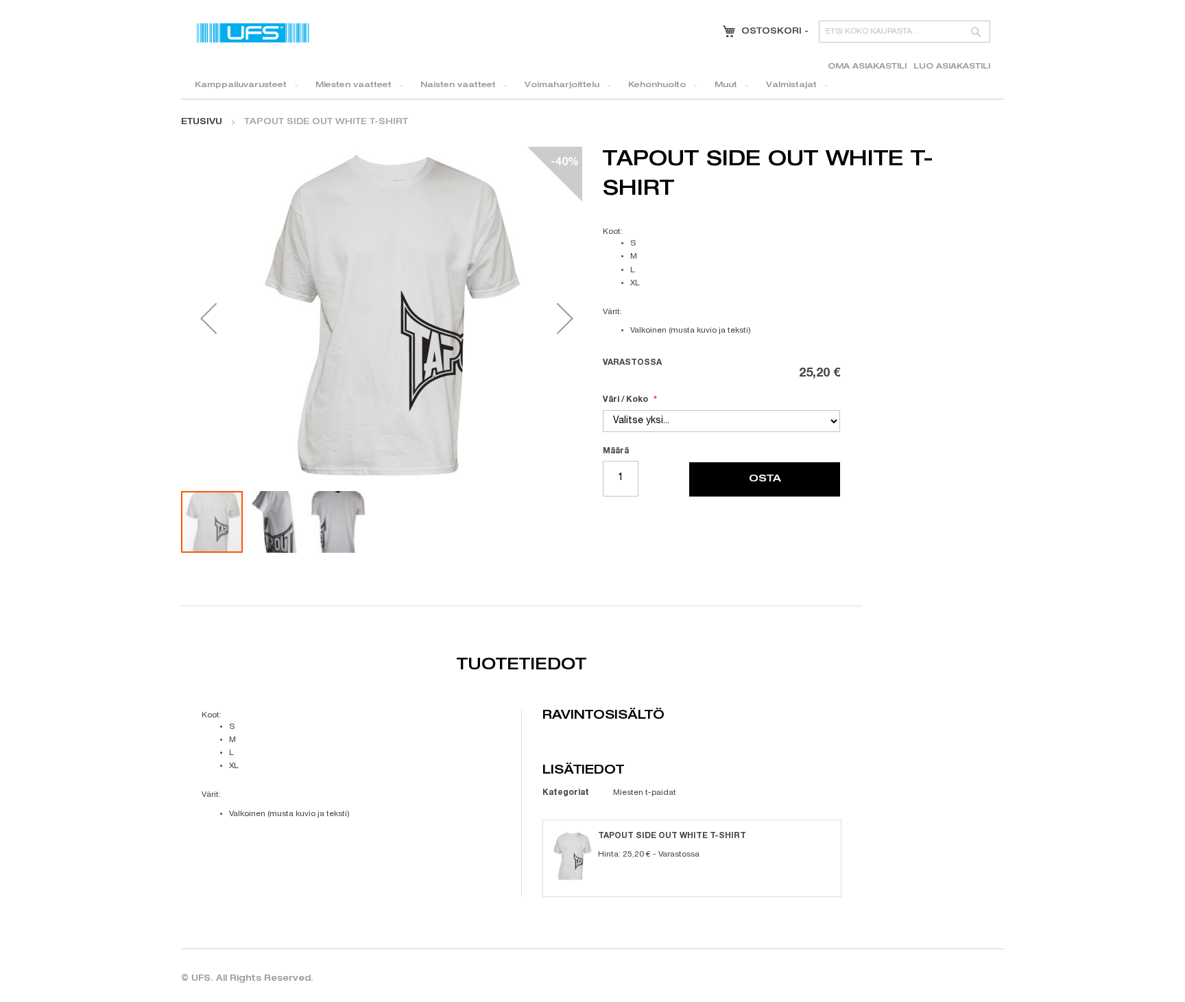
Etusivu (201, 122)
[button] (208, 318)
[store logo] (253, 33)
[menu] (592, 86)
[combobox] (904, 32)
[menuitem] (243, 86)
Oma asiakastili (867, 67)
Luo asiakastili (951, 67)
